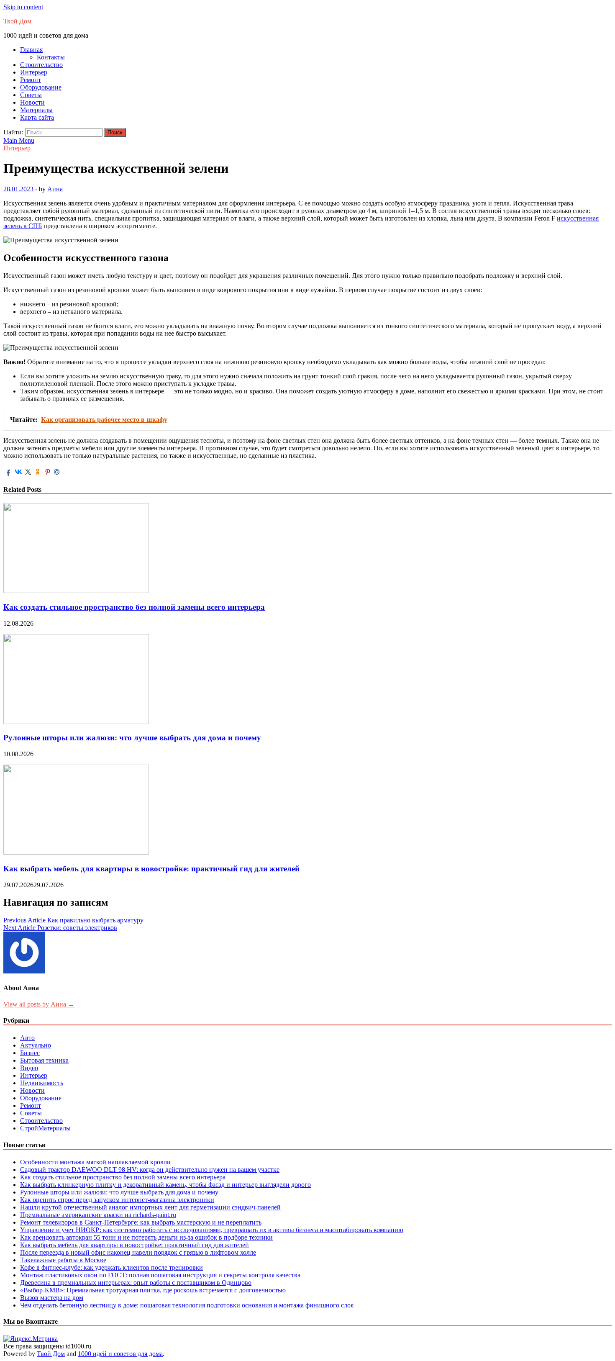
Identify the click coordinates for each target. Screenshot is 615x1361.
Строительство (41, 64)
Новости (32, 102)
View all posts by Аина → (38, 1004)
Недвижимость (41, 1082)
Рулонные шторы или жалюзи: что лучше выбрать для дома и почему (132, 737)
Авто (27, 1037)
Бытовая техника (44, 1060)
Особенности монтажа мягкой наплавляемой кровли (95, 1162)
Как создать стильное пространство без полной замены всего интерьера (134, 607)
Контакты (51, 57)
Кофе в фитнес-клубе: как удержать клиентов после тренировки (111, 1267)
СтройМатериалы (45, 1128)
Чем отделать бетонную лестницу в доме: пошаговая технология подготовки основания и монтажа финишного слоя (187, 1305)
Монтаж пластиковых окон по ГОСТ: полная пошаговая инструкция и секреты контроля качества (160, 1275)
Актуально (35, 1045)
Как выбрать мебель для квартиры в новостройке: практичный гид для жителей (151, 868)
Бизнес (30, 1052)
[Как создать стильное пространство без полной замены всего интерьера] (76, 590)
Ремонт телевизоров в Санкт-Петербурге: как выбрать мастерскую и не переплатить (140, 1222)
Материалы (36, 109)
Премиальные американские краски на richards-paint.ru (98, 1214)
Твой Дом (17, 21)
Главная (31, 49)
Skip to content (23, 6)
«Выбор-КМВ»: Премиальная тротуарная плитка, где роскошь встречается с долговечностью (153, 1290)
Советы (31, 94)
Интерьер (33, 72)
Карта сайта (37, 117)
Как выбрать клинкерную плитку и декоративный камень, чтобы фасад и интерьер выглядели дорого (165, 1184)
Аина (55, 189)
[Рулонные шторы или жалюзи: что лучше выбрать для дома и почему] (76, 721)
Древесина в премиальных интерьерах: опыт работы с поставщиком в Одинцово (135, 1282)
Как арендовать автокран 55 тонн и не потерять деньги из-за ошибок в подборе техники (146, 1237)
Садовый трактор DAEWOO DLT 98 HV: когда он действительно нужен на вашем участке (149, 1169)
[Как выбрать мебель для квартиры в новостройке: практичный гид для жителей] (76, 852)
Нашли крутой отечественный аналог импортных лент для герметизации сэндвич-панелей (150, 1207)
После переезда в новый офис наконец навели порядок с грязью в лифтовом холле (138, 1252)
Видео (29, 1067)
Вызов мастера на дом (51, 1297)
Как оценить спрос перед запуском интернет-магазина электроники (117, 1199)
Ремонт (30, 79)
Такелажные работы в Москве (63, 1259)
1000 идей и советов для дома (120, 1353)
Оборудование (41, 87)
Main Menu (18, 140)
